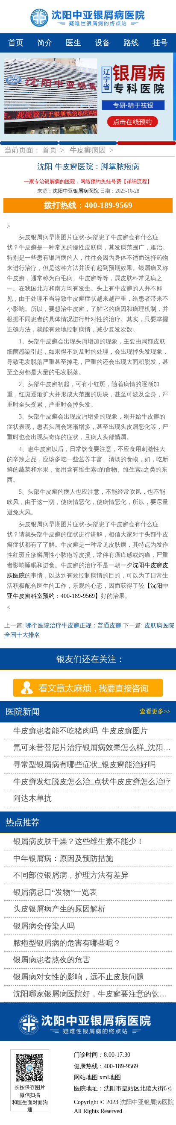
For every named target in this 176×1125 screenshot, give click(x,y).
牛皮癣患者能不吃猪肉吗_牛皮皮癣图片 (80, 731)
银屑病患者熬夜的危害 (51, 959)
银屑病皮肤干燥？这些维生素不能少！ (78, 841)
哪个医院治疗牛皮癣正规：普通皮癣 (73, 625)
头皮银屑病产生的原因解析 (59, 909)
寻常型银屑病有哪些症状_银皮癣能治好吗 (84, 764)
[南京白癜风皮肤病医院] (88, 16)
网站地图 (86, 1077)
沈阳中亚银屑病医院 (76, 191)
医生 (73, 42)
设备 (102, 42)
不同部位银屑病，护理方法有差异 (71, 875)
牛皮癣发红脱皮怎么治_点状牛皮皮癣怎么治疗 (92, 781)
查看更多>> (155, 711)
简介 (45, 42)
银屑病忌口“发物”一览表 (55, 892)
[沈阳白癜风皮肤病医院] (88, 1021)
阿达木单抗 (32, 798)
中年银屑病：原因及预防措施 (63, 858)
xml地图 (110, 1077)
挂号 (160, 42)
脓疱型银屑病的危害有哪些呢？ (67, 943)
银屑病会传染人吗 (44, 926)
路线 (131, 42)
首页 (15, 42)
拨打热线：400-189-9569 (88, 205)
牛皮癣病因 (89, 150)
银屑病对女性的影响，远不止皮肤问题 (78, 977)
